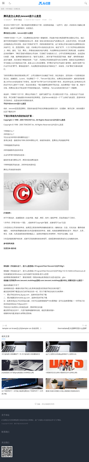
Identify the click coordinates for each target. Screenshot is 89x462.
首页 (2, 9)
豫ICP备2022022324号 (21, 424)
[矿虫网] (44, 5)
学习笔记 (9, 9)
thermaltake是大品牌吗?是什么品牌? (72, 328)
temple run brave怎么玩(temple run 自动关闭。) (21, 328)
